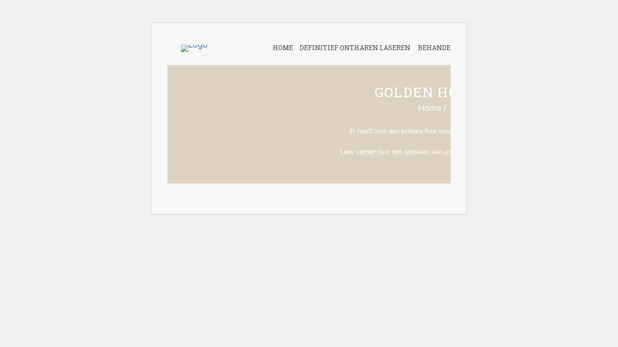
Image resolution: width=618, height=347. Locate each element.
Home (429, 108)
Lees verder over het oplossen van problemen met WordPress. (432, 151)
